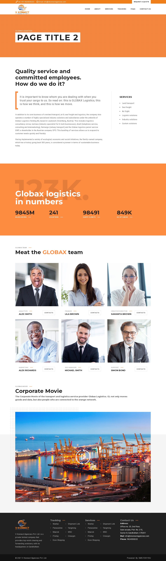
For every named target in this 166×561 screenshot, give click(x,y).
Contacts (48, 313)
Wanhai (56, 524)
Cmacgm (71, 536)
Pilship (56, 536)
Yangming (72, 528)
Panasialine (58, 528)
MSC (70, 532)
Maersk (56, 532)
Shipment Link (74, 524)
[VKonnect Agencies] (22, 9)
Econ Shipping (59, 540)
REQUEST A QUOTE (141, 2)
